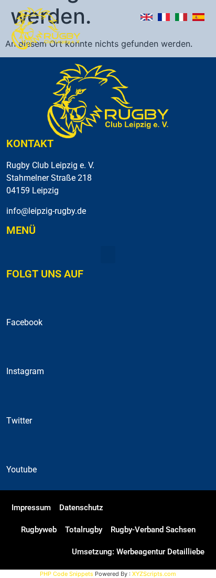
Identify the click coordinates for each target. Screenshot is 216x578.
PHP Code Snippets (66, 573)
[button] (200, 40)
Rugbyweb (39, 529)
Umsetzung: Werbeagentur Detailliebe (138, 551)
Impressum (31, 507)
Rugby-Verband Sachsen (153, 529)
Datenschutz (81, 507)
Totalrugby (83, 529)
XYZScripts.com (154, 573)
